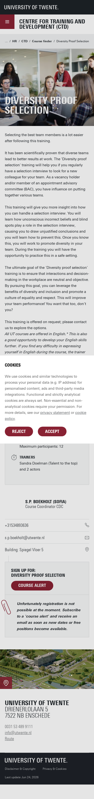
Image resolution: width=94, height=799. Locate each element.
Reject (19, 431)
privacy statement (55, 412)
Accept (52, 431)
